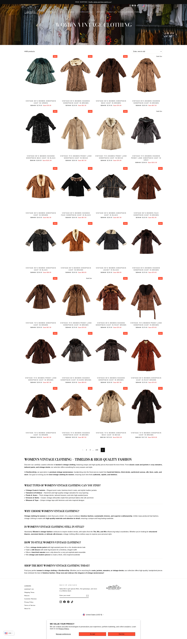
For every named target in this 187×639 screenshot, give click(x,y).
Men (62, 12)
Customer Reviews (30, 599)
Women (71, 12)
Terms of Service (29, 605)
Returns (27, 595)
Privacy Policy (28, 602)
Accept (92, 634)
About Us (27, 608)
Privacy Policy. (64, 629)
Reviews (100, 12)
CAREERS (27, 586)
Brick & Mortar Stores (130, 12)
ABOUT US (111, 12)
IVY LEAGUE (51, 12)
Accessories (85, 12)
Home (93, 20)
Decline (121, 634)
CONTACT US (29, 589)
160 (96, 450)
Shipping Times (29, 592)
